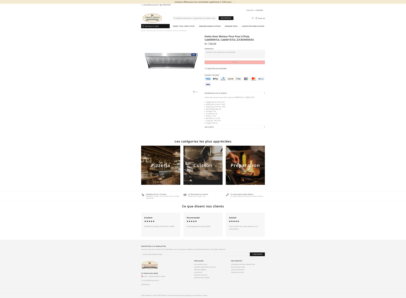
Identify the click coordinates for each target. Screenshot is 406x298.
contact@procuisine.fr (151, 5)
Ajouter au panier (160, 169)
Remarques (209, 49)
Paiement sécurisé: (212, 75)
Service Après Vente (238, 267)
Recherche (226, 18)
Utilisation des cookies (202, 278)
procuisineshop (152, 18)
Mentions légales (200, 270)
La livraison (198, 272)
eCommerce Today (200, 295)
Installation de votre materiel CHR (243, 264)
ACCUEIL (143, 30)
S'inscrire (249, 10)
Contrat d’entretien (237, 270)
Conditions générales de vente (205, 267)
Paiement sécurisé (200, 275)
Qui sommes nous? (200, 264)
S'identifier (259, 10)
